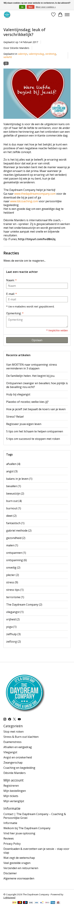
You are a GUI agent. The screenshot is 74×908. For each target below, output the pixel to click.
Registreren (11, 786)
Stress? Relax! (15, 416)
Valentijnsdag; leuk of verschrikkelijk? (24, 32)
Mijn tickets (10, 796)
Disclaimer (10, 873)
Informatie (10, 823)
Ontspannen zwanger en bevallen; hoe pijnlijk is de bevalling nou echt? (37, 385)
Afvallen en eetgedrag (17, 747)
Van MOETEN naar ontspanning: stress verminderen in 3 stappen (31, 366)
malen (12, 545)
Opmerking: (15, 313)
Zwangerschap (13, 762)
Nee (31, 7)
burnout (13, 508)
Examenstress (12, 742)
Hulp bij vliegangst (18, 394)
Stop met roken (13, 731)
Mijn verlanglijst (13, 801)
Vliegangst (10, 752)
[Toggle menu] (67, 14)
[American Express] (53, 903)
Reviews (8, 838)
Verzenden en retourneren (20, 868)
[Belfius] (47, 903)
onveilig (13, 567)
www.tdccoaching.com (24, 201)
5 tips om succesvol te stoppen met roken (33, 439)
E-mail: (11, 294)
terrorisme (15, 597)
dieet (11, 516)
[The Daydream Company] (6, 14)
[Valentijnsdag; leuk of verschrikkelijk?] (37, 120)
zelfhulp (13, 634)
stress (12, 582)
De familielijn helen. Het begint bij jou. (30, 376)
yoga (11, 627)
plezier (12, 575)
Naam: (11, 280)
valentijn (22, 53)
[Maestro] (25, 903)
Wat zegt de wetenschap (19, 858)
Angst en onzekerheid (17, 757)
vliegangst (15, 612)
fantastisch (15, 523)
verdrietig (50, 53)
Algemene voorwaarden (18, 878)
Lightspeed (9, 897)
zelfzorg (13, 641)
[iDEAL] (14, 903)
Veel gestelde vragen (16, 863)
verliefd (7, 57)
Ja (22, 7)
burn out (14, 501)
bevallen (13, 486)
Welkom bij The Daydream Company (26, 828)
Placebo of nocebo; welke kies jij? (27, 402)
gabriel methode (18, 530)
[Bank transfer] (31, 903)
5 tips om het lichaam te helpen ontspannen (34, 431)
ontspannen (16, 553)
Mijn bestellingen (14, 791)
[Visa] (36, 903)
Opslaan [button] (37, 340)
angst (12, 471)
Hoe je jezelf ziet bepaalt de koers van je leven (36, 409)
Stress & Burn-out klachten (21, 737)
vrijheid (13, 619)
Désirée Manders (14, 773)
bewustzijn (15, 493)
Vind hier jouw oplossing (19, 833)
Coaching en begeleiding (19, 768)
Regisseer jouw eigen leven (23, 424)
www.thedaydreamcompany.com (35, 194)
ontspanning (16, 560)
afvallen (13, 464)
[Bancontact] (42, 903)
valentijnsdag (36, 53)
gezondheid (15, 538)
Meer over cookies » (46, 7)
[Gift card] (58, 903)
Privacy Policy (12, 844)
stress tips (15, 590)
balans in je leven (19, 479)
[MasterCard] (20, 903)
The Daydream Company (24, 604)
